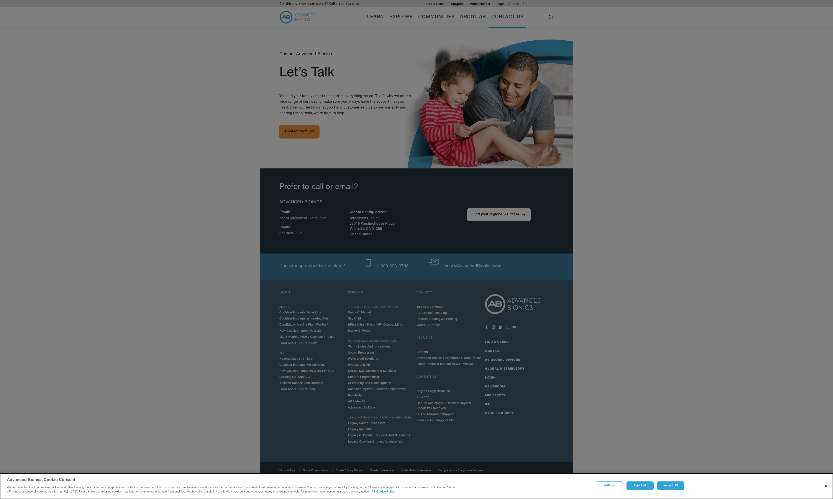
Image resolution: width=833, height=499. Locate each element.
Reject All (640, 485)
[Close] (826, 486)
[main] (416, 486)
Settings (609, 485)
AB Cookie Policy (383, 491)
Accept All (671, 485)
